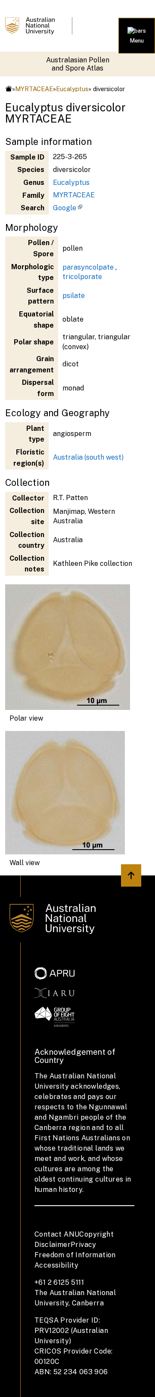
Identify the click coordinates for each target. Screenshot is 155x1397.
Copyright (96, 1234)
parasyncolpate (88, 267)
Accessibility (56, 1265)
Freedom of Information (75, 1255)
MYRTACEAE (34, 88)
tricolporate (82, 277)
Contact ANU (56, 1234)
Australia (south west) (88, 457)
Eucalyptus (72, 88)
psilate (73, 296)
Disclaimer (52, 1244)
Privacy (83, 1244)
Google (64, 208)
